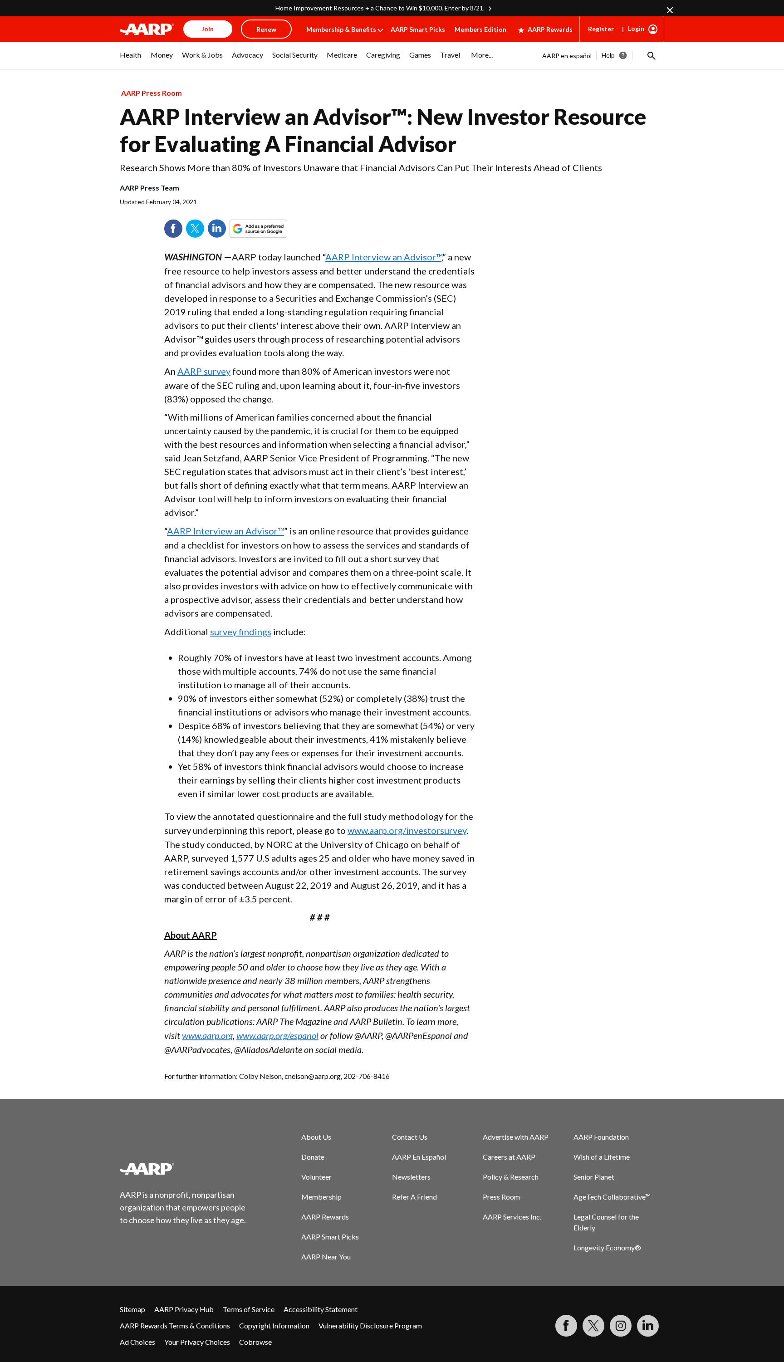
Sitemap (132, 1309)
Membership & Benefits (341, 29)
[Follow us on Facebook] (566, 1326)
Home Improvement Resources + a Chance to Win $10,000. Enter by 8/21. (380, 8)
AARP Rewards (550, 29)
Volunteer (316, 1176)
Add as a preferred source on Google (275, 229)
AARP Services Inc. (512, 1216)
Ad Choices (137, 1342)
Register (601, 29)
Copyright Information (274, 1325)
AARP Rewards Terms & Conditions (175, 1325)
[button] (650, 55)
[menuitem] (131, 59)
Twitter (195, 229)
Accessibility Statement (321, 1309)
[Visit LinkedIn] (648, 1326)
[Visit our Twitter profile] (593, 1326)
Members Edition (480, 29)
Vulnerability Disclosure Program (370, 1325)
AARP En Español (419, 1156)
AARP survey (203, 371)
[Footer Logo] (183, 1169)
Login (636, 28)
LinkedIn (217, 229)
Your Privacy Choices (197, 1342)
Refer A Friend (414, 1196)
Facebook (173, 229)
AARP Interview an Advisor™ (383, 256)
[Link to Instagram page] (621, 1326)
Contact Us (409, 1136)
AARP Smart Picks (418, 29)
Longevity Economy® (607, 1247)
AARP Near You (326, 1256)
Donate (312, 1156)
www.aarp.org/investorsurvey (407, 830)
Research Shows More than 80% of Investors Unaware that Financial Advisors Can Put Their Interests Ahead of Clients (361, 167)
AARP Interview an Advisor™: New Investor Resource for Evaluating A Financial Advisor (383, 130)
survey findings (240, 631)
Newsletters (411, 1176)
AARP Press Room (151, 92)
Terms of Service (248, 1309)
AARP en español (567, 55)
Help (608, 55)
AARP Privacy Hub (184, 1309)
